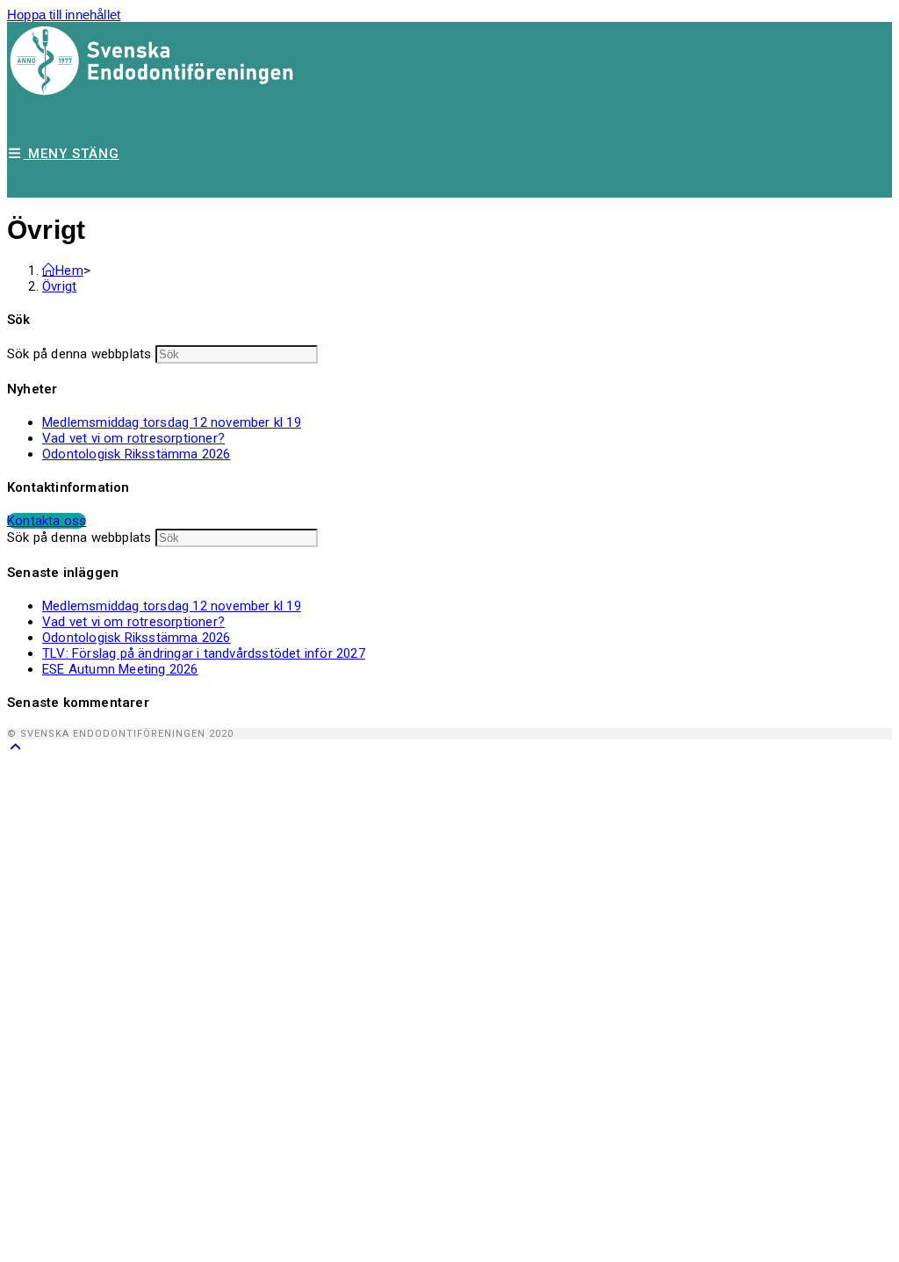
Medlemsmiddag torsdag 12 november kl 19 (171, 422)
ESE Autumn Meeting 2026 (120, 669)
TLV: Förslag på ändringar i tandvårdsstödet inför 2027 (203, 653)
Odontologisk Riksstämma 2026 (136, 454)
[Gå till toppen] (15, 746)
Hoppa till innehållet (63, 14)
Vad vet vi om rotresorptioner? (133, 438)
